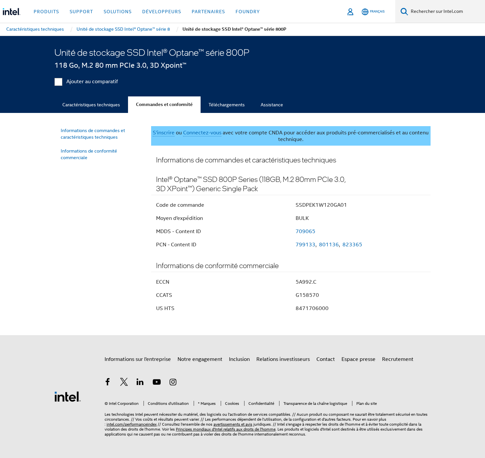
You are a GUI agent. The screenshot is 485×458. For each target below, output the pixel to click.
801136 (329, 244)
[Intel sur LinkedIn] (140, 383)
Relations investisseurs (283, 359)
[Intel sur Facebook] (107, 383)
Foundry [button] (248, 12)
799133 (305, 244)
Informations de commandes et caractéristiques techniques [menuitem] (93, 133)
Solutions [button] (118, 12)
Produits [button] (46, 12)
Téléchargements (227, 105)
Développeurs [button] (161, 12)
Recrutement (397, 359)
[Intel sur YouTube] (156, 383)
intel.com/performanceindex (132, 424)
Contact (325, 359)
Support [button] (81, 12)
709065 (305, 231)
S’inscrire (164, 132)
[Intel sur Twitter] (124, 383)
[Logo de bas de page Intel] (67, 396)
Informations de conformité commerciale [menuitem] (89, 154)
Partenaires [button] (208, 12)
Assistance (272, 105)
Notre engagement (200, 359)
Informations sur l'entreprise (138, 359)
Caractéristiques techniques (91, 105)
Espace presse (358, 359)
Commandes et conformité (164, 104)
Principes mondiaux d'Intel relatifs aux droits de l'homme (225, 429)
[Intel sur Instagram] (172, 383)
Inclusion (239, 359)
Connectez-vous (202, 132)
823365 (352, 244)
